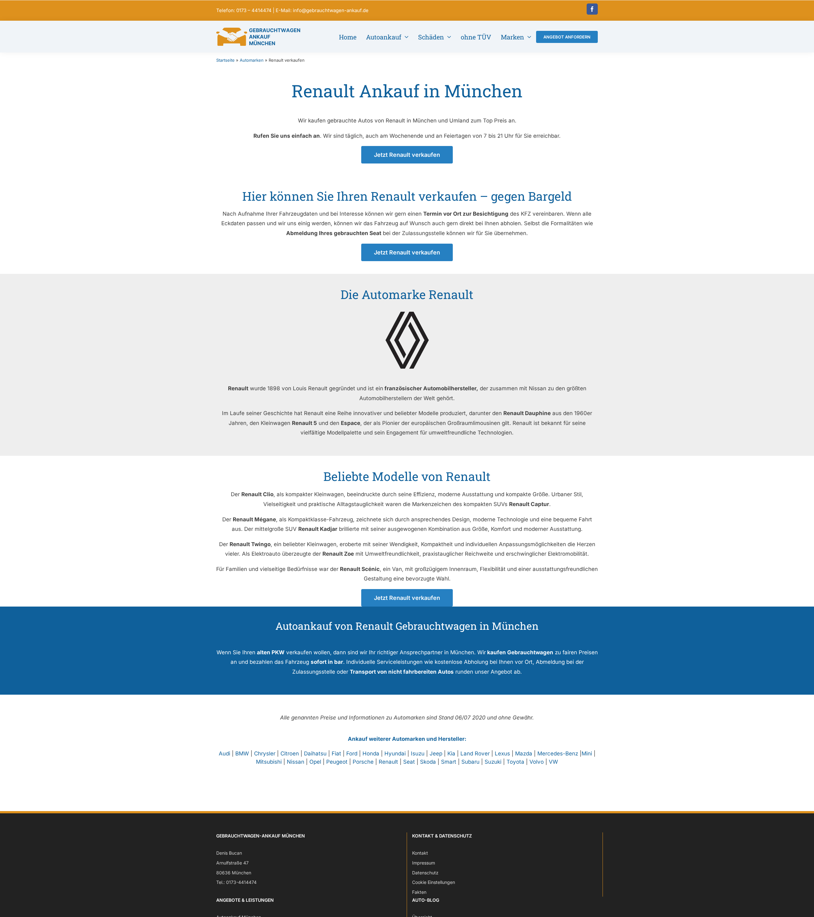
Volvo (536, 762)
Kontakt (420, 853)
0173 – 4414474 (254, 10)
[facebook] (592, 9)
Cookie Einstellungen (433, 882)
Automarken (252, 60)
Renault (388, 762)
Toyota (515, 762)
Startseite (225, 60)
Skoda (428, 762)
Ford (351, 753)
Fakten (419, 892)
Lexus (502, 753)
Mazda (523, 753)
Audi (224, 753)
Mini (587, 753)
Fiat (336, 753)
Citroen (289, 753)
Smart (448, 762)
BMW (242, 753)
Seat (409, 762)
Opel (315, 762)
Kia (451, 753)
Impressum (423, 862)
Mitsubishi (269, 762)
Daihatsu (315, 753)
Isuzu (417, 753)
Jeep (436, 753)
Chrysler (264, 753)
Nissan (295, 762)
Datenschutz (425, 872)
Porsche (363, 762)
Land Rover (475, 753)
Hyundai (395, 753)
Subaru (470, 762)
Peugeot (337, 762)
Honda (370, 753)
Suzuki (493, 762)
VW (553, 762)
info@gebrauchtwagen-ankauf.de (331, 10)
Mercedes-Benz (557, 753)
